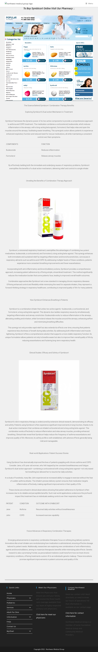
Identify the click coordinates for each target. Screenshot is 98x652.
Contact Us (11, 626)
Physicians (11, 598)
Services (10, 607)
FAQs (9, 622)
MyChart (10, 631)
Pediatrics (11, 603)
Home (9, 593)
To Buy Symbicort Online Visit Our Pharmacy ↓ (49, 8)
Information (12, 617)
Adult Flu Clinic (13, 612)
